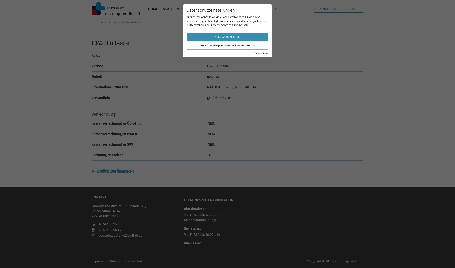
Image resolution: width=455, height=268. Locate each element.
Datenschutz (261, 53)
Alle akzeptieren (227, 36)
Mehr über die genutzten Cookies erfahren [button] (225, 45)
